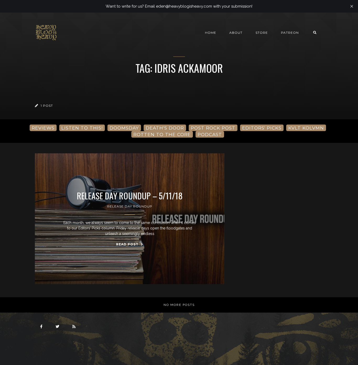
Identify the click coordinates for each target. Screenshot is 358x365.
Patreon (290, 33)
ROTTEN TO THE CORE (162, 134)
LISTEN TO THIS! (82, 128)
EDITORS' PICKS (261, 128)
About (235, 33)
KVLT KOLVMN (306, 128)
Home (210, 33)
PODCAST (210, 134)
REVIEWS (43, 128)
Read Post (127, 244)
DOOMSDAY (124, 128)
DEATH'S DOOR (165, 128)
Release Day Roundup (129, 206)
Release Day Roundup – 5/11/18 (130, 196)
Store (262, 33)
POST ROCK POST (213, 128)
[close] (352, 6)
